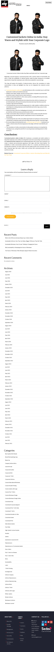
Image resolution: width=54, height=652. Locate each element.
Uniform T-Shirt (8, 587)
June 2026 (7, 278)
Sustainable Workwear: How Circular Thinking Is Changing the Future (21, 244)
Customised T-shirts (10, 511)
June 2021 (7, 440)
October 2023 (8, 357)
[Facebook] (43, 622)
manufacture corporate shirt (11, 539)
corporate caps (8, 466)
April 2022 (7, 414)
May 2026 (7, 281)
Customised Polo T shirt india (12, 508)
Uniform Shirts (8, 584)
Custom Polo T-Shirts (10, 492)
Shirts (6, 558)
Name (6, 194)
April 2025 (7, 300)
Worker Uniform (9, 597)
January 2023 (8, 386)
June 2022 (7, 408)
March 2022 (8, 418)
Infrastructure (10, 632)
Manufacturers (8, 543)
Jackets (7, 536)
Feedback (22, 632)
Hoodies (7, 533)
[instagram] (51, 622)
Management (10, 629)
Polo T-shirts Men (9, 555)
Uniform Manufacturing (10, 581)
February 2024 (8, 344)
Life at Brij (9, 635)
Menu (28, 5)
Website (6, 207)
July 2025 (7, 290)
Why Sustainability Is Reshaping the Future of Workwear (18, 247)
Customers (22, 626)
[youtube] (48, 622)
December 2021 (9, 427)
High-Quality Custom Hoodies (12, 530)
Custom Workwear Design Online (13, 498)
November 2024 (9, 316)
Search (6, 225)
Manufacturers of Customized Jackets (14, 546)
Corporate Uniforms (10, 479)
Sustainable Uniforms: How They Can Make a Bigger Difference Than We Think (23, 241)
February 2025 (8, 306)
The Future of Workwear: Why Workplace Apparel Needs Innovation (21, 250)
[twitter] (43, 624)
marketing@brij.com (37, 637)
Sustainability (8, 562)
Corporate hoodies (9, 469)
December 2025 (9, 287)
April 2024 (7, 338)
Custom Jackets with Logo (11, 488)
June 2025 (7, 293)
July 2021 (7, 437)
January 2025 (8, 309)
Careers (22, 622)
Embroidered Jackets (10, 523)
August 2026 (8, 271)
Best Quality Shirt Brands (11, 453)
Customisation (10, 639)
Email (6, 200)
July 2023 (7, 367)
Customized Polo (9, 520)
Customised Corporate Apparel (12, 504)
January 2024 (8, 348)
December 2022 (9, 389)
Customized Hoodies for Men (12, 514)
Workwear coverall (9, 603)
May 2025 (7, 297)
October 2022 (8, 395)
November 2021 (9, 430)
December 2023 (9, 351)
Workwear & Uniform (10, 600)
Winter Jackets (8, 593)
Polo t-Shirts (8, 549)
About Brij (9, 621)
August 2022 (8, 402)
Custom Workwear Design (11, 495)
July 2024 (7, 328)
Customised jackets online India (14, 90)
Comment (7, 175)
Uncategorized (8, 571)
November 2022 (9, 392)
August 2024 (8, 325)
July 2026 (7, 274)
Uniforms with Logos (10, 590)
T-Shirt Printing (9, 568)
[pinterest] (45, 624)
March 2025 (8, 303)
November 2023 (9, 354)
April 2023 (7, 376)
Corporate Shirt (9, 473)
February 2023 (8, 383)
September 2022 (9, 399)
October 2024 (8, 319)
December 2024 (9, 313)
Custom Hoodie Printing (10, 485)
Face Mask (7, 527)
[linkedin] (45, 622)
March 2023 (8, 379)
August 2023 (8, 364)
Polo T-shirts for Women (11, 552)
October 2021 (8, 434)
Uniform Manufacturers (10, 578)
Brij (34, 43)
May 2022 (7, 411)
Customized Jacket (9, 517)
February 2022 (8, 421)
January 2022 (8, 424)
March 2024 (8, 341)
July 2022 (7, 405)
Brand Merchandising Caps (11, 457)
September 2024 (9, 322)
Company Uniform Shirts (10, 463)
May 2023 (7, 373)
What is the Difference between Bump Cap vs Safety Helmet (19, 238)
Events (21, 629)
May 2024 (7, 335)
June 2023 (7, 370)
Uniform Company (9, 574)
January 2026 (8, 284)
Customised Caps (9, 501)
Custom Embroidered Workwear (12, 482)
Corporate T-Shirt (9, 476)
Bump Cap (7, 460)
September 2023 (9, 360)
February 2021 (8, 443)
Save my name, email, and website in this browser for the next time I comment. (27, 212)
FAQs (21, 635)
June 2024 (7, 332)
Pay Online (48, 2)
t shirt (6, 565)
